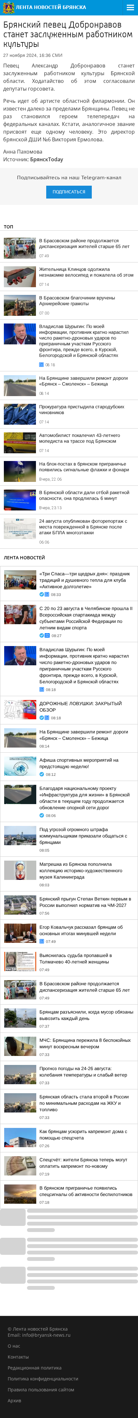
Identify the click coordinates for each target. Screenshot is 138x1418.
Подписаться (69, 192)
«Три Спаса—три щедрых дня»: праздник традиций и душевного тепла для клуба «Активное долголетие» (84, 580)
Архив (14, 1400)
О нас (14, 1346)
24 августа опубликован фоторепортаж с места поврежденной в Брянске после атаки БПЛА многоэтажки (83, 526)
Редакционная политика (35, 1368)
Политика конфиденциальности (43, 1379)
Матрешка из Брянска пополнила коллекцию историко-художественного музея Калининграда (80, 871)
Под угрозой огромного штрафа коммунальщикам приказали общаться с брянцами (83, 836)
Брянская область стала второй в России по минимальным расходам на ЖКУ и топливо (84, 1103)
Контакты (18, 1357)
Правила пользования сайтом (41, 1390)
